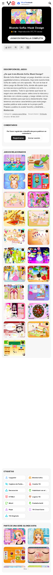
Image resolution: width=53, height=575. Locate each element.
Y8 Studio (43, 114)
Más (25, 569)
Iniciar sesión (34, 138)
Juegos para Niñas (19, 114)
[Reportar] (21, 47)
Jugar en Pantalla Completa (26, 38)
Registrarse (18, 138)
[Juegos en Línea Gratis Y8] (11, 3)
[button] (9, 110)
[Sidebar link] (3, 3)
